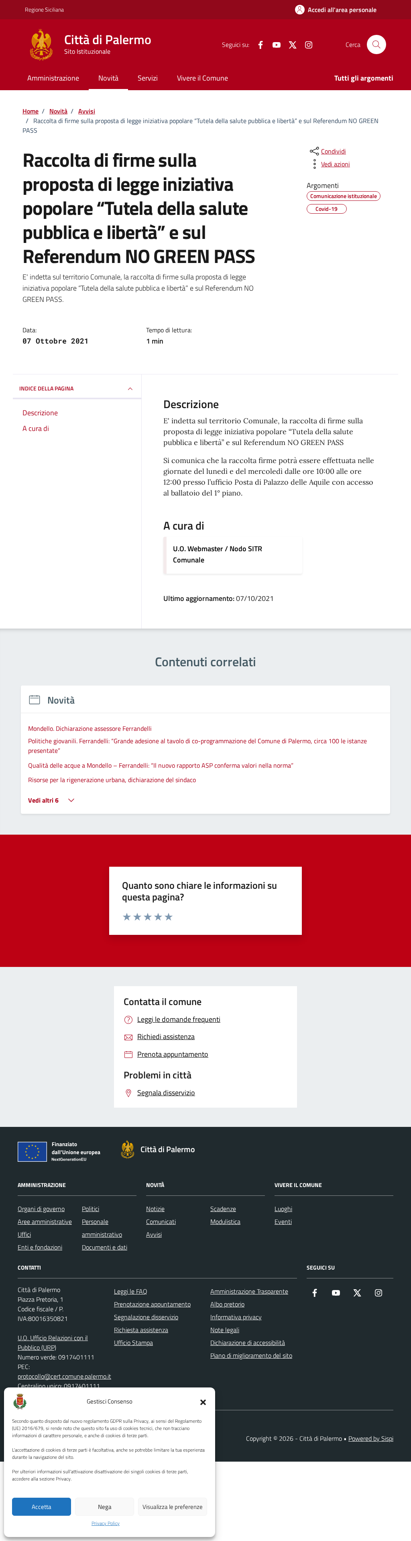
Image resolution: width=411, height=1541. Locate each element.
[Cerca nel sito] (376, 44)
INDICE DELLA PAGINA (46, 388)
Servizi (148, 78)
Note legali (224, 1330)
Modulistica (225, 1221)
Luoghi (283, 1208)
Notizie (155, 1208)
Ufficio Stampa (133, 1342)
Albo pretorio (227, 1304)
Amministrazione (53, 78)
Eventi (283, 1221)
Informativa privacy (236, 1317)
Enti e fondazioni (40, 1247)
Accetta (41, 1506)
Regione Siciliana (44, 9)
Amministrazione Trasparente (249, 1291)
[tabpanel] (205, 755)
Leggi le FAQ (130, 1291)
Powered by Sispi (370, 1438)
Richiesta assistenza (141, 1330)
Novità (108, 78)
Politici (90, 1208)
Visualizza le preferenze (172, 1506)
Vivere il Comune (202, 78)
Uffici (24, 1234)
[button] (203, 1401)
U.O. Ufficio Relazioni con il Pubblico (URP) (53, 1342)
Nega (105, 1506)
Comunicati (161, 1221)
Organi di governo (41, 1208)
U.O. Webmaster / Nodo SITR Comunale (217, 554)
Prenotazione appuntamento (152, 1304)
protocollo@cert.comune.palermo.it (64, 1376)
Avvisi (154, 1234)
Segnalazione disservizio (146, 1317)
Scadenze (223, 1208)
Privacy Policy (106, 1523)
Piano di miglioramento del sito (251, 1355)
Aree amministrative (45, 1221)
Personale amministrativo (102, 1228)
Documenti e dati (104, 1247)
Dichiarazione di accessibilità (247, 1342)
